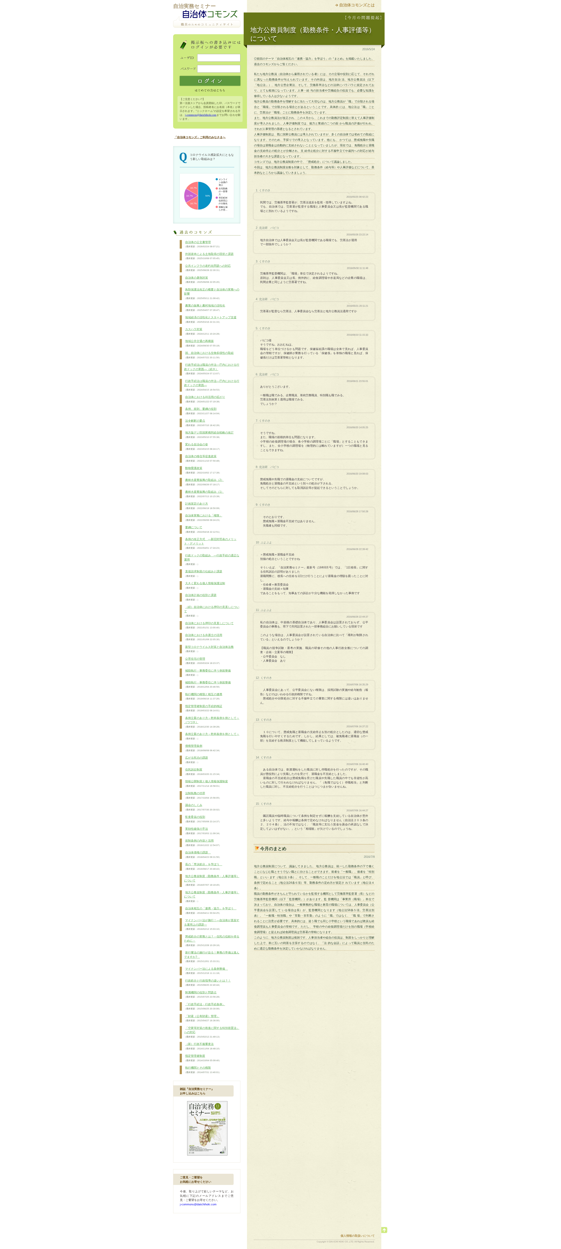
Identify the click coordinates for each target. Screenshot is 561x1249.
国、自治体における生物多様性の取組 (209, 355)
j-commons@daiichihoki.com (200, 114)
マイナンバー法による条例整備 (206, 971)
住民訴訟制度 (202, 771)
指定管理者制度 (202, 1058)
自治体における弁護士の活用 (203, 637)
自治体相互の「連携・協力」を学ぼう (210, 910)
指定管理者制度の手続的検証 (203, 708)
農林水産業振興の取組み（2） (204, 482)
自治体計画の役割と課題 (200, 597)
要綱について (202, 529)
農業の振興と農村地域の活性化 (204, 307)
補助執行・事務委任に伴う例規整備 (207, 672)
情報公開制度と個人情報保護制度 (206, 783)
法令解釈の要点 (202, 422)
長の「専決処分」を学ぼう (203, 866)
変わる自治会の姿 (202, 446)
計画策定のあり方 (202, 505)
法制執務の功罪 (202, 795)
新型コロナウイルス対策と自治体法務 (209, 649)
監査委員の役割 (202, 819)
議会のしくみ (202, 807)
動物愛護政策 (202, 470)
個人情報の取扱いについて (358, 1235)
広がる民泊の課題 (196, 759)
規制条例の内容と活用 (202, 842)
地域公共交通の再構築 (202, 343)
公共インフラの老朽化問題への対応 (207, 268)
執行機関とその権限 (202, 1069)
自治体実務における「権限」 (203, 517)
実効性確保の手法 (202, 831)
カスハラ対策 (202, 331)
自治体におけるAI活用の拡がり (204, 399)
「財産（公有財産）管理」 (202, 1018)
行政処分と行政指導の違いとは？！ (207, 982)
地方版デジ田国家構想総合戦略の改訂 (209, 434)
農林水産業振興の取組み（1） (204, 494)
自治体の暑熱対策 (202, 279)
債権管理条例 (202, 748)
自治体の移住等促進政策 (202, 458)
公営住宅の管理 (202, 661)
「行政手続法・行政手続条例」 (204, 1006)
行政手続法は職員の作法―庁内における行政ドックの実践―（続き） (211, 369)
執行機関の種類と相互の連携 (203, 696)
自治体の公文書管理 (202, 244)
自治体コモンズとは (357, 5)
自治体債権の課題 (202, 854)
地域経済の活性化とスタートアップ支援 (210, 319)
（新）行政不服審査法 (202, 1046)
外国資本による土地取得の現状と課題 (209, 256)
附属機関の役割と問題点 (202, 994)
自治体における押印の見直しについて (209, 625)
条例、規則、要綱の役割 (202, 411)
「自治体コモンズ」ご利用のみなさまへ (199, 137)
